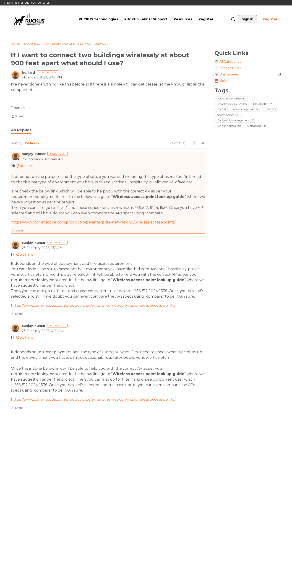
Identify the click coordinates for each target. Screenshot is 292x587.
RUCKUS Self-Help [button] (231, 98)
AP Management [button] (246, 109)
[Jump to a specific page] (201, 143)
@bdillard (25, 166)
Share (17, 116)
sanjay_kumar (34, 154)
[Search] (233, 19)
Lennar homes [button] (229, 125)
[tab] (21, 130)
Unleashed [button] (256, 125)
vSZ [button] (271, 109)
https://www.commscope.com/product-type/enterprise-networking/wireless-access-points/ (93, 222)
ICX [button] (222, 109)
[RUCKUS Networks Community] (29, 19)
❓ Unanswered (247, 74)
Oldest (31, 143)
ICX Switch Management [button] (235, 120)
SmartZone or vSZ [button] (232, 104)
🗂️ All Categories (227, 62)
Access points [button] (228, 115)
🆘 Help (220, 81)
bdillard (28, 72)
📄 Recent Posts (227, 68)
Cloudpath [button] (262, 104)
